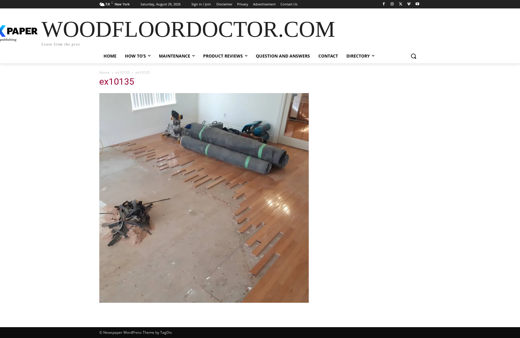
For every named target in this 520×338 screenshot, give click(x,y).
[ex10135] (204, 301)
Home (104, 72)
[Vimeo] (408, 4)
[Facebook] (383, 4)
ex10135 (122, 72)
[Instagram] (392, 4)
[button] (413, 56)
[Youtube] (417, 4)
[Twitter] (400, 4)
